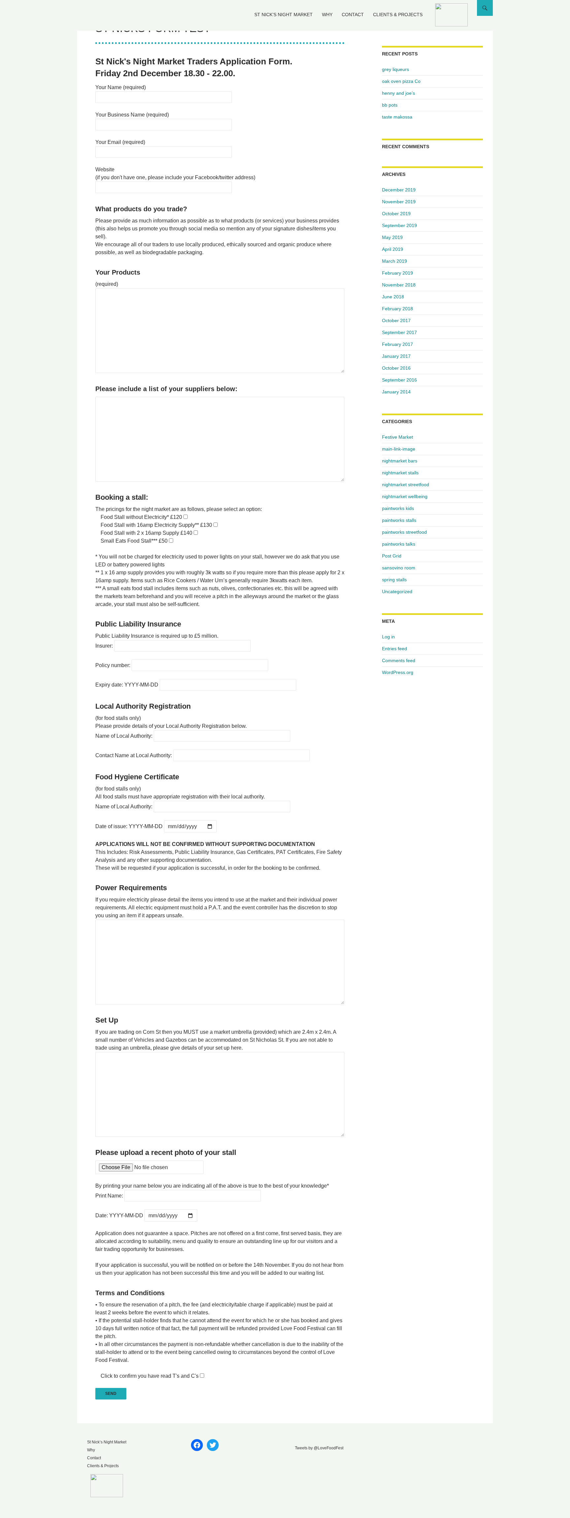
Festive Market (397, 437)
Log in (388, 636)
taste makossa (397, 116)
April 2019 (392, 249)
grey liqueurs (395, 69)
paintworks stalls (399, 520)
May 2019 (392, 237)
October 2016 (396, 368)
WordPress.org (397, 672)
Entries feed (394, 648)
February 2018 (397, 308)
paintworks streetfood (404, 532)
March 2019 (394, 261)
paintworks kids (398, 508)
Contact (353, 14)
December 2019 (399, 189)
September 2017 (399, 332)
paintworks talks (398, 544)
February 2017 (397, 344)
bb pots (389, 105)
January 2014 (396, 391)
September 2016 (399, 380)
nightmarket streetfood (405, 484)
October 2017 (396, 320)
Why (327, 14)
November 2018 (399, 284)
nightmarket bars (399, 460)
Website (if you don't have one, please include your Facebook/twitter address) (175, 173)
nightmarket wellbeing (405, 496)
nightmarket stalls (400, 472)
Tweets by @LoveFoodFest (319, 1448)
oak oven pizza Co (401, 81)
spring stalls (394, 579)
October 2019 (396, 213)
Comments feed (398, 660)
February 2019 (397, 273)
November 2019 (399, 201)
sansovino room (398, 567)
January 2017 (396, 356)
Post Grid (391, 555)
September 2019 (399, 225)
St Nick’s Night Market (283, 14)
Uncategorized (397, 591)
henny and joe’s (398, 93)
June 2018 (393, 296)
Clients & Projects (398, 14)
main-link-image (398, 449)
